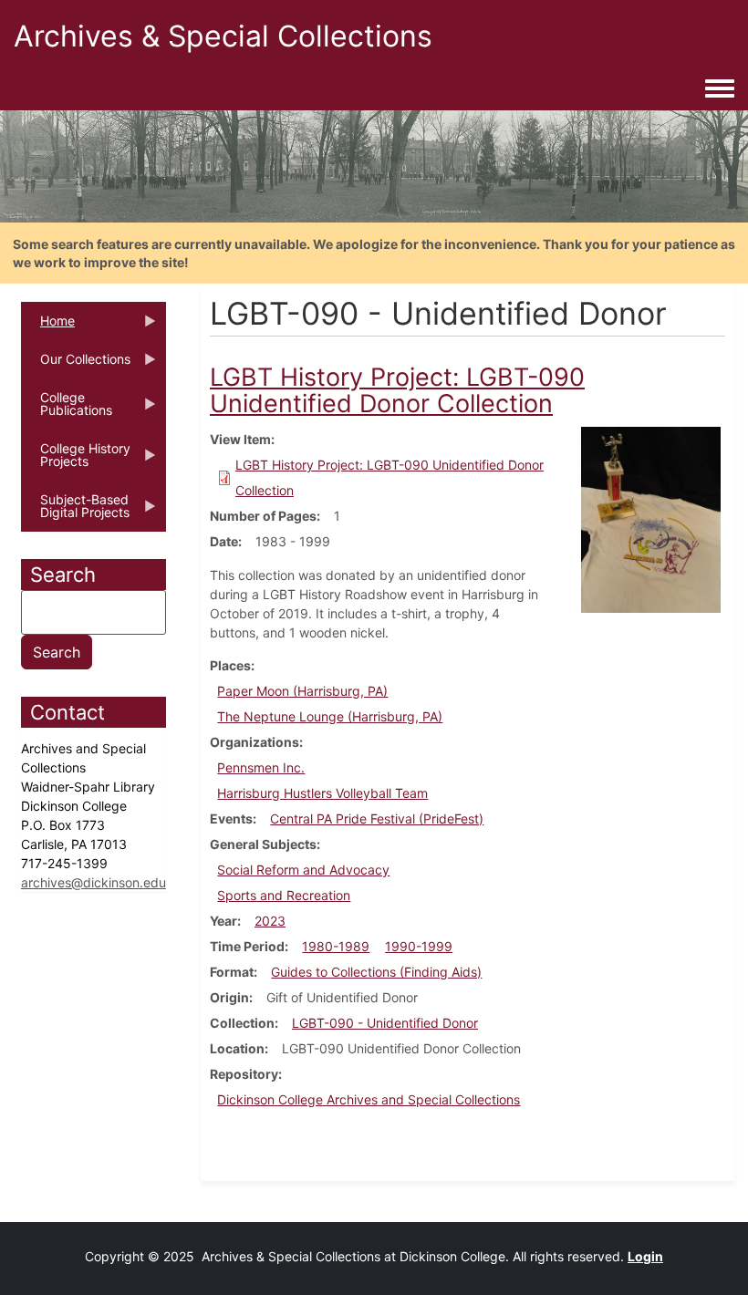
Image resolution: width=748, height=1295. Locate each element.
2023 (270, 920)
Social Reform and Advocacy (303, 869)
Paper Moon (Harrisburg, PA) (302, 691)
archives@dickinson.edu (93, 882)
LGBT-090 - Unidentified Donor (385, 1023)
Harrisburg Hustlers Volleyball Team (322, 793)
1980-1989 (335, 946)
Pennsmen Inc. (261, 767)
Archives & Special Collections (223, 36)
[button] (651, 518)
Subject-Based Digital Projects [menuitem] (75, 512)
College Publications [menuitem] (66, 409)
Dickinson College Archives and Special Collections (368, 1099)
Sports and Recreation (283, 895)
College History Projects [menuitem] (75, 460)
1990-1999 (418, 946)
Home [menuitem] (48, 326)
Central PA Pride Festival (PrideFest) (376, 818)
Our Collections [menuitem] (75, 364)
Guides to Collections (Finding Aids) (376, 971)
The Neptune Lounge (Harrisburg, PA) (329, 716)
